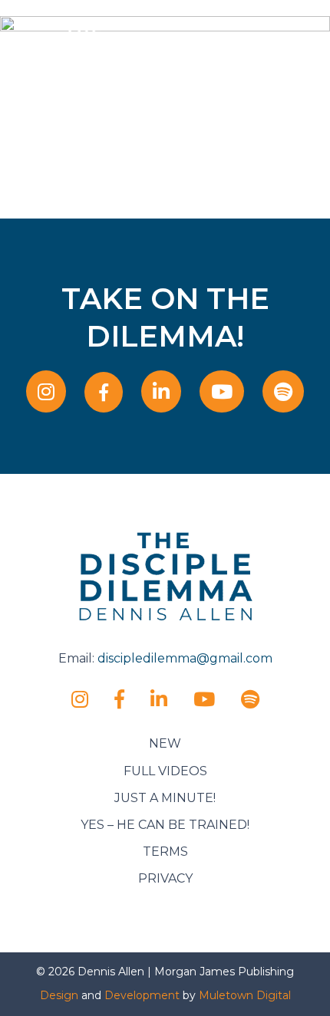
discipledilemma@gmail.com (184, 658)
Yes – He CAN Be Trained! (165, 824)
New (165, 743)
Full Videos (165, 771)
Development (142, 995)
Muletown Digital (245, 995)
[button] (296, 51)
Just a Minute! (165, 798)
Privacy (165, 878)
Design (59, 995)
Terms (165, 851)
